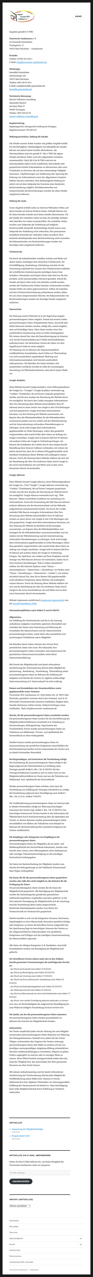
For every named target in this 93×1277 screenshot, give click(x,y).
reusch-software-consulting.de (23, 116)
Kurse (12, 1244)
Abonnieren (20, 1181)
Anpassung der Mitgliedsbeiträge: (27, 1129)
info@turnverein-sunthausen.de (31, 62)
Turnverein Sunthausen (18, 1270)
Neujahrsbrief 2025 (21, 1136)
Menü (78, 16)
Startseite (14, 1220)
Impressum (34, 1270)
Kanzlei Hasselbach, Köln (25, 603)
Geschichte (14, 1250)
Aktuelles (13, 1226)
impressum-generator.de (52, 600)
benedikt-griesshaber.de (20, 89)
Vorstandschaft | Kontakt (21, 1262)
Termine (13, 1232)
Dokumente (15, 1256)
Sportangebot (16, 1238)
